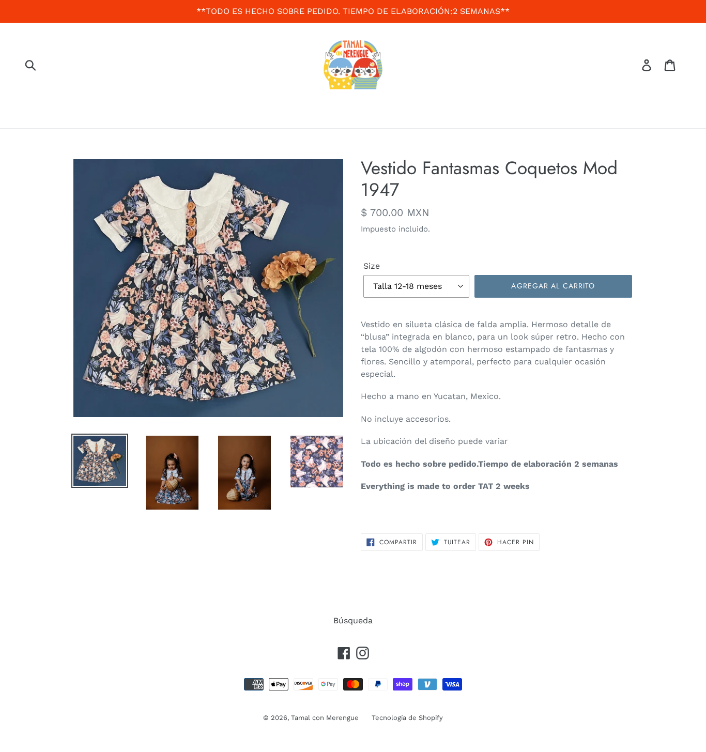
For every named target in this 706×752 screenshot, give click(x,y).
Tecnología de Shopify (407, 718)
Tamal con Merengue (325, 718)
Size (371, 266)
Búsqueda (353, 620)
